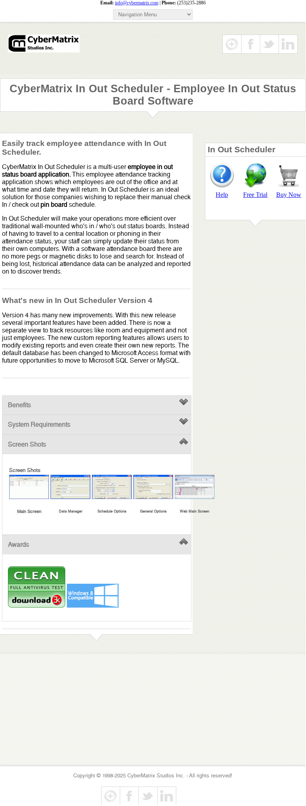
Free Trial (255, 194)
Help (222, 194)
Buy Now (288, 194)
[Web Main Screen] (194, 487)
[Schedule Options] (112, 487)
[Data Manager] (70, 487)
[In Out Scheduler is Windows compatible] (93, 605)
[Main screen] (29, 487)
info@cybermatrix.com (136, 3)
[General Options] (153, 487)
